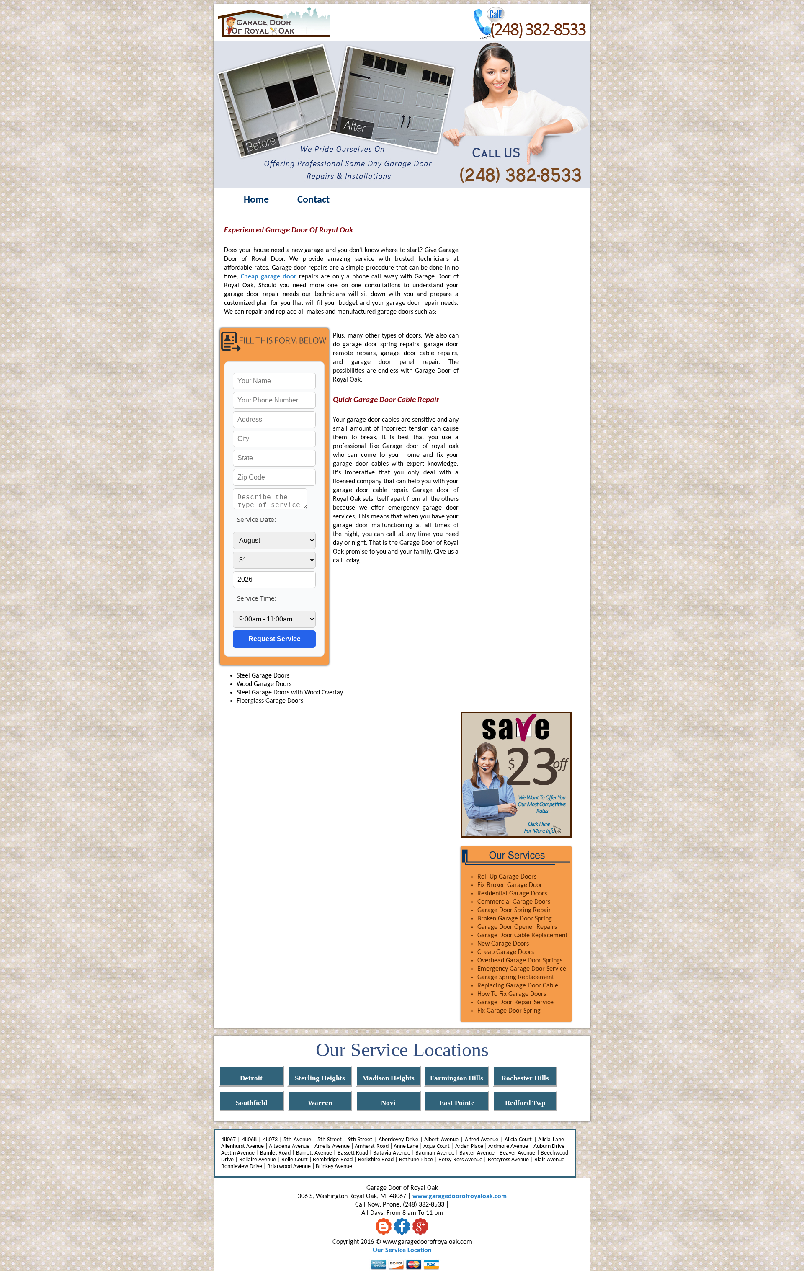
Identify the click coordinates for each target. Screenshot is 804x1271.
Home (256, 200)
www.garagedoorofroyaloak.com (459, 1196)
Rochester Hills (525, 1078)
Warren (320, 1103)
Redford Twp (525, 1103)
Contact (313, 200)
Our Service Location (402, 1250)
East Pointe (456, 1103)
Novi (388, 1103)
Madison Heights (388, 1078)
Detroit (251, 1078)
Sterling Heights (320, 1078)
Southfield (251, 1103)
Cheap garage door (268, 276)
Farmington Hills (456, 1078)
